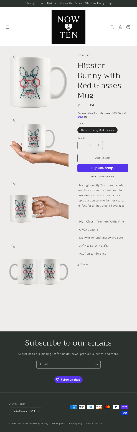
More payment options (102, 176)
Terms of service (94, 424)
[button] (7, 27)
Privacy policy (75, 424)
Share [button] (84, 264)
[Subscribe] (96, 364)
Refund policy (58, 424)
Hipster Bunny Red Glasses (97, 130)
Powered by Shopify (38, 424)
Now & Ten (22, 424)
